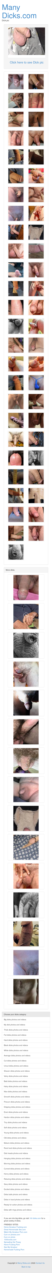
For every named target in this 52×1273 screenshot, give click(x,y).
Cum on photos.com (12, 1234)
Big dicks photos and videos (15, 1019)
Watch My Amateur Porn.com (15, 1232)
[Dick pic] (36, 82)
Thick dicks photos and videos (16, 1030)
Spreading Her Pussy (12, 1242)
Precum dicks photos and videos (17, 1102)
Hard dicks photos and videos (16, 1040)
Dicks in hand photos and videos (17, 1199)
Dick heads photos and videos (16, 1153)
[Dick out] (16, 307)
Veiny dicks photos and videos (16, 1076)
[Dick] (36, 251)
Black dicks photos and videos (16, 1045)
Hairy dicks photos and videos (16, 1086)
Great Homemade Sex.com (15, 1229)
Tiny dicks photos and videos (15, 1122)
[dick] (16, 138)
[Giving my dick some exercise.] (16, 82)
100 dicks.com (35, 1218)
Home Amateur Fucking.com (15, 1227)
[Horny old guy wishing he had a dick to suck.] (36, 194)
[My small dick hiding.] (36, 383)
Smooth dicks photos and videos (17, 1096)
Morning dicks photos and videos (17, 1163)
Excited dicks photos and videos (16, 1189)
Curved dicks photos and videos (16, 1168)
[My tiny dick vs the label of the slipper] (26, 818)
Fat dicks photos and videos (15, 1035)
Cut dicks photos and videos (15, 1060)
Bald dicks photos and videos (15, 1081)
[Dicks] (16, 401)
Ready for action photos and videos (18, 1204)
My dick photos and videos (14, 1024)
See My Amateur (10, 1247)
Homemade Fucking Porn (14, 1249)
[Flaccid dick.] (36, 100)
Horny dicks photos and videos (16, 1174)
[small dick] (26, 789)
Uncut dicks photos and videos (16, 1066)
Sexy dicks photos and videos (16, 1184)
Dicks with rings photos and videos (17, 1210)
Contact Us (40, 1263)
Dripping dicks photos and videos (17, 1107)
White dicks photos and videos (16, 1050)
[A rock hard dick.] (26, 732)
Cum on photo (9, 1237)
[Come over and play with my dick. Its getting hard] (36, 138)
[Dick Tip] (16, 458)
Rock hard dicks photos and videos (18, 1148)
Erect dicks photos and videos (16, 1112)
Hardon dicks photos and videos (17, 1117)
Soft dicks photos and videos (15, 1127)
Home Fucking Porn (12, 1244)
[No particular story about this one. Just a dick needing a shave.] (36, 514)
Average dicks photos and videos (17, 1055)
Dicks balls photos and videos (16, 1194)
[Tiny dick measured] (16, 477)
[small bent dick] (16, 194)
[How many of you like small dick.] (26, 703)
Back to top (26, 1266)
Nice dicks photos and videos (15, 1091)
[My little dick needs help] (26, 991)
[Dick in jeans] (16, 288)
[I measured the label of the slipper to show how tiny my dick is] (36, 232)
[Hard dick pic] (16, 533)
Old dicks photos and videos (15, 1138)
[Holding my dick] (16, 100)
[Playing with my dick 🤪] (26, 616)
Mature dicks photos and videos (16, 1143)
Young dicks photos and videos (16, 1132)
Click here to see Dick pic (27, 62)
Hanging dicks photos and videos (17, 1158)
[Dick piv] (26, 587)
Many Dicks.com (19, 10)
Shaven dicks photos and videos (17, 1071)
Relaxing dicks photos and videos (17, 1179)
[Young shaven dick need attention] (36, 345)
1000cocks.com (10, 1239)
